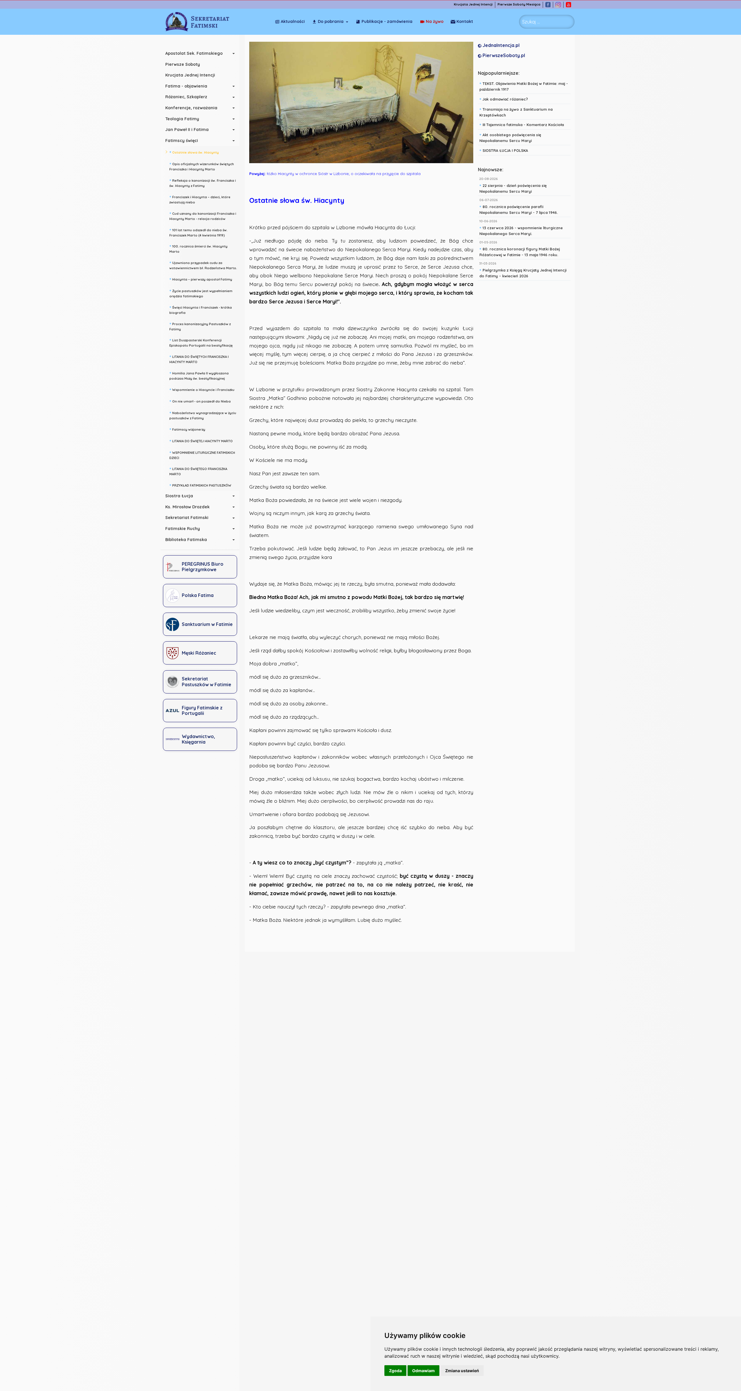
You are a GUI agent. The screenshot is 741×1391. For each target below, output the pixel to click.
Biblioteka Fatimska (186, 539)
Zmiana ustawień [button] (462, 1370)
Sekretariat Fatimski (186, 517)
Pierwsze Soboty (182, 64)
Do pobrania (331, 21)
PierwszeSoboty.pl (503, 55)
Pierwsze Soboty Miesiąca (519, 4)
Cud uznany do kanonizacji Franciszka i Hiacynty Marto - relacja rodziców (202, 215)
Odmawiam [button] (423, 1370)
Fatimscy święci (181, 140)
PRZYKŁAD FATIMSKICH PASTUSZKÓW (200, 485)
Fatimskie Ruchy (182, 528)
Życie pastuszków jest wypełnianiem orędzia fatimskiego (200, 292)
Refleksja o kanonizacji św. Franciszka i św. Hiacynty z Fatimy (202, 182)
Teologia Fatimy (182, 118)
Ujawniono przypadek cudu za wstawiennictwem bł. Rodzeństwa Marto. (203, 264)
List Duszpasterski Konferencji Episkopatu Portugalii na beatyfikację (201, 342)
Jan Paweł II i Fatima (187, 129)
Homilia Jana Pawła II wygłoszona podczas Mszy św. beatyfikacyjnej (199, 375)
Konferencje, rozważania (191, 107)
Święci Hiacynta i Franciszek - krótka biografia (200, 309)
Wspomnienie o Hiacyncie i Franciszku (201, 389)
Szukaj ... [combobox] (531, 22)
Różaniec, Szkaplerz (186, 96)
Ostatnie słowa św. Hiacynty (194, 152)
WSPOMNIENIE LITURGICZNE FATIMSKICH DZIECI (202, 454)
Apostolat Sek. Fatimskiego (194, 53)
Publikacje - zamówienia (387, 21)
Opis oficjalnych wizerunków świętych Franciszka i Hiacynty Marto (201, 166)
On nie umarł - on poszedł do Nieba (200, 401)
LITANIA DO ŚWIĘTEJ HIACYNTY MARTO (201, 440)
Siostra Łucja (179, 495)
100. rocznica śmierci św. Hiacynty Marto (198, 248)
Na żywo (434, 21)
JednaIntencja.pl (500, 45)
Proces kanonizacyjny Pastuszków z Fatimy (200, 326)
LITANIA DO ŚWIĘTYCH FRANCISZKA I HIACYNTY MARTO (199, 358)
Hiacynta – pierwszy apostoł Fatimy (200, 279)
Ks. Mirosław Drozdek (187, 506)
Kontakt (464, 21)
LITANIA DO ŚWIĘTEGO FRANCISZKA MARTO (198, 470)
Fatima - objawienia (186, 86)
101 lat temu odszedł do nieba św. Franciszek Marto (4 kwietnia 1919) (198, 232)
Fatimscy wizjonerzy (187, 429)
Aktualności (293, 21)
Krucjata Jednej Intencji (473, 4)
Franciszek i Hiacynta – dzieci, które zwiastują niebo (199, 199)
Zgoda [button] (395, 1370)
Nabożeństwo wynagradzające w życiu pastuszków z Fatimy (202, 414)
